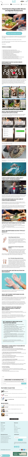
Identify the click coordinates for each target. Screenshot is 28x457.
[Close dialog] (24, 222)
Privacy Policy (18, 234)
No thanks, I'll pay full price (18, 231)
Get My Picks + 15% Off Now (14, 229)
